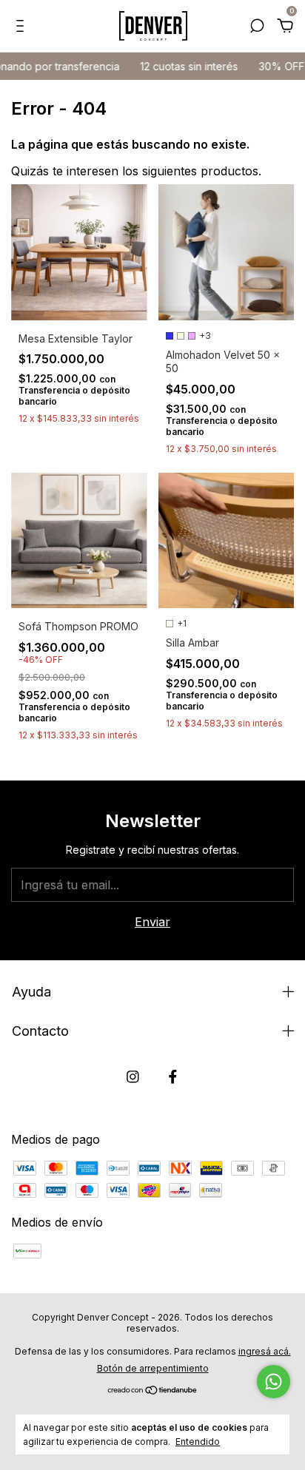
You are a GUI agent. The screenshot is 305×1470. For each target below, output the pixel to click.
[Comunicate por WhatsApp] (273, 1381)
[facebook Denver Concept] (173, 1077)
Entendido (197, 1441)
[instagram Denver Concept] (133, 1077)
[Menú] (22, 26)
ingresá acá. (264, 1351)
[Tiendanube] (153, 1390)
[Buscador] (257, 26)
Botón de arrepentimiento (153, 1368)
